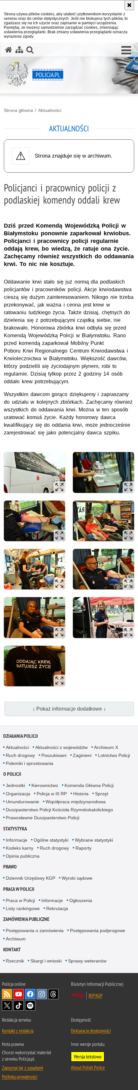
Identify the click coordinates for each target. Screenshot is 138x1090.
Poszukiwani (53, 755)
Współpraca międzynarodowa (76, 801)
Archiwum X (106, 747)
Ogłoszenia (80, 900)
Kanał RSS (7, 994)
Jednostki (15, 785)
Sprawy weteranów (87, 960)
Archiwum (16, 938)
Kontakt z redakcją (17, 1030)
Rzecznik (15, 960)
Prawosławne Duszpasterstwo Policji (42, 817)
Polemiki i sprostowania (29, 763)
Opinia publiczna (22, 856)
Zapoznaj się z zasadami (22, 1067)
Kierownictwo (44, 785)
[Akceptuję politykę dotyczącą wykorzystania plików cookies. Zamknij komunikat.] (129, 5)
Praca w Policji (18, 889)
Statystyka (15, 828)
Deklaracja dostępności (91, 1030)
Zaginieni (82, 755)
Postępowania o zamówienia (35, 930)
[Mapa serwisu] (19, 50)
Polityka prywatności (19, 1076)
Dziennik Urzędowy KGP (30, 878)
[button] (126, 50)
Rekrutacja (57, 908)
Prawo (10, 866)
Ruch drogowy (20, 755)
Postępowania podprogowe (97, 930)
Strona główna (18, 110)
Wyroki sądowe (77, 878)
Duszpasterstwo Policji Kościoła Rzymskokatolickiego (59, 809)
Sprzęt (101, 793)
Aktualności (49, 110)
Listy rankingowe (23, 908)
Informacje (16, 840)
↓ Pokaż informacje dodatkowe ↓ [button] (69, 709)
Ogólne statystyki (51, 840)
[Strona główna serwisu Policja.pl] (8, 50)
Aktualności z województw (61, 747)
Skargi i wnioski (46, 960)
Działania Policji (20, 736)
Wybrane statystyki (94, 840)
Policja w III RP (52, 793)
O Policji (12, 774)
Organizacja (18, 793)
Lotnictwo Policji (114, 755)
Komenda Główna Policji (89, 785)
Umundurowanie (22, 801)
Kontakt (12, 949)
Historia (81, 793)
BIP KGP (95, 995)
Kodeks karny (19, 848)
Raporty (83, 848)
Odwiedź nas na (18, 994)
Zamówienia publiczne (26, 919)
